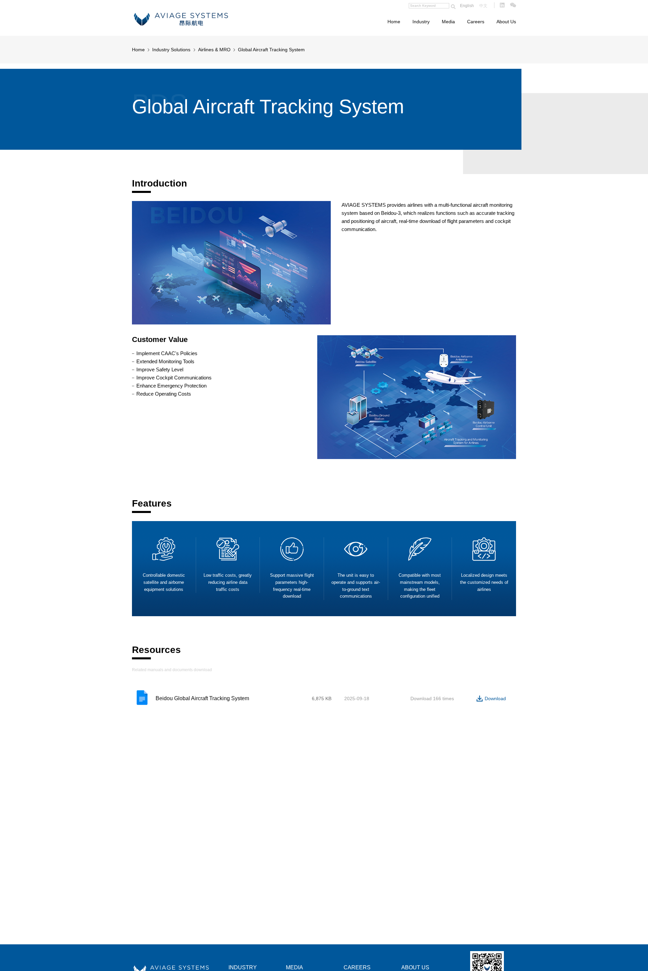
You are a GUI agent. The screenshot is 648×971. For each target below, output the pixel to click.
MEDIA (294, 967)
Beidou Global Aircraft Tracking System (202, 698)
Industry (421, 21)
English (467, 5)
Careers (475, 21)
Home (393, 21)
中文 (483, 5)
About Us (506, 21)
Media (448, 21)
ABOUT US (415, 967)
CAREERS (357, 967)
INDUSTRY (242, 967)
